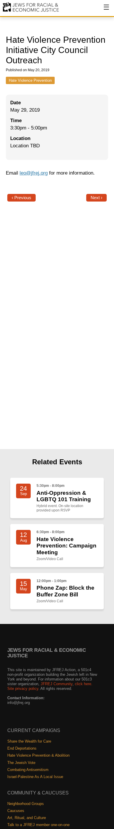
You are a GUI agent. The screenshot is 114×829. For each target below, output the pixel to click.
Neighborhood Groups (25, 803)
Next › (96, 197)
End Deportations (22, 748)
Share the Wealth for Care (29, 741)
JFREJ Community (56, 684)
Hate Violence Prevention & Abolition (38, 755)
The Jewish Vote (21, 762)
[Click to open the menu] (103, 10)
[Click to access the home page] (31, 11)
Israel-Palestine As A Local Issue (35, 777)
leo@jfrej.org (34, 173)
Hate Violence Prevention (30, 80)
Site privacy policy (22, 688)
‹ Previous (21, 197)
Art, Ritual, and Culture (26, 818)
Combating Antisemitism (28, 769)
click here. (83, 684)
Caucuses (15, 810)
